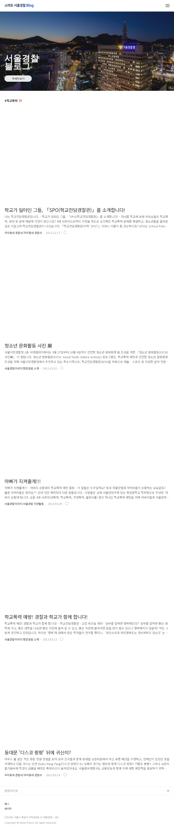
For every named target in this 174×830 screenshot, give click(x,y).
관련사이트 (11, 791)
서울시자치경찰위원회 (18, 798)
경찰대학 (10, 806)
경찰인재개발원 (14, 813)
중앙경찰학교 (13, 820)
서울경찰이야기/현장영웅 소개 (22, 368)
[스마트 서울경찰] (19, 5)
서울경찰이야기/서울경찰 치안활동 (24, 504)
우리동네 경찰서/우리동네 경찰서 (23, 233)
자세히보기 (18, 78)
